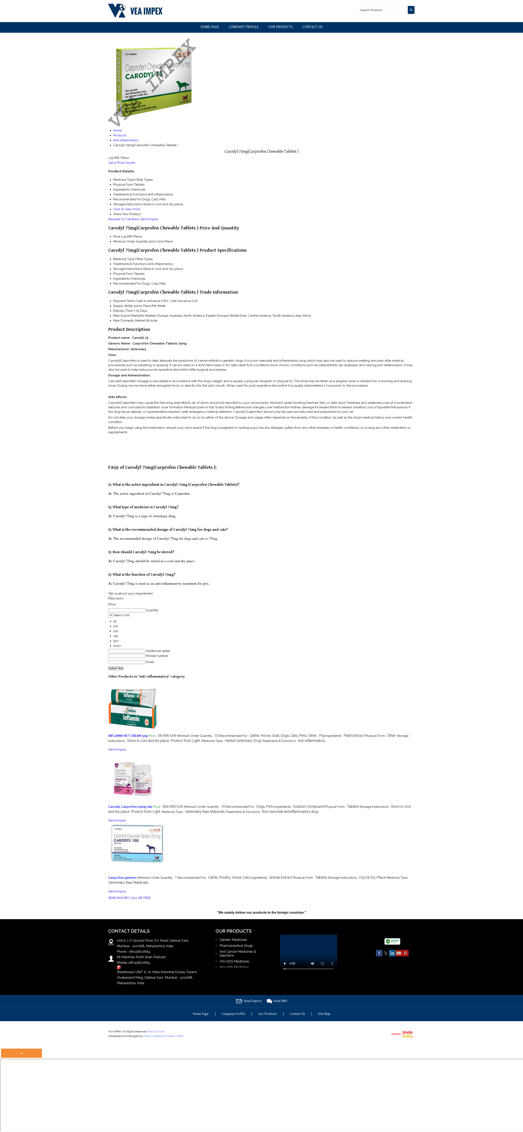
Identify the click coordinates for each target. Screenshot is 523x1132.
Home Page (210, 27)
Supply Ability (123, 306)
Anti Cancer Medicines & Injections (238, 953)
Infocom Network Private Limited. (163, 1036)
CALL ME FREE (140, 898)
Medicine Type (123, 259)
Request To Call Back (123, 219)
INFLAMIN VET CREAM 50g (128, 736)
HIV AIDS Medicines (234, 961)
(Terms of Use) (155, 1031)
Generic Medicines (233, 940)
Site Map (324, 1014)
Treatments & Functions (130, 264)
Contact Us (313, 27)
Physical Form (123, 274)
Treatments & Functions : (293, 741)
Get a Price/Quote (121, 163)
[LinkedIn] (392, 956)
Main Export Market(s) (128, 315)
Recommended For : (271, 736)
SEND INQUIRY (118, 898)
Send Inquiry (149, 219)
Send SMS (280, 1001)
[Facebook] (379, 956)
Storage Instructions (127, 269)
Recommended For (127, 283)
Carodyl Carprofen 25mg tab (130, 807)
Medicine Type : (231, 741)
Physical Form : (380, 736)
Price (116, 236)
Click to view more (126, 209)
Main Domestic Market (129, 320)
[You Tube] (399, 956)
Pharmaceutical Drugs (236, 946)
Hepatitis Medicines (234, 967)
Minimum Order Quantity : (197, 736)
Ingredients (121, 278)
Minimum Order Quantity (130, 241)
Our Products (280, 27)
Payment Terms (124, 301)
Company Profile (244, 27)
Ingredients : (344, 736)
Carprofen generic (122, 878)
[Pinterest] (405, 956)
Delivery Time (123, 311)
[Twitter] (385, 956)
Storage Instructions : (357, 878)
